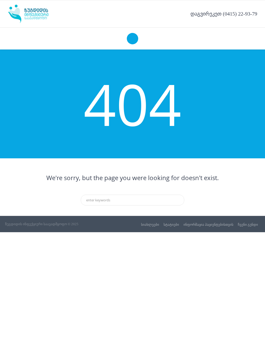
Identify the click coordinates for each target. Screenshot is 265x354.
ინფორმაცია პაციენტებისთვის (208, 224)
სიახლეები (150, 224)
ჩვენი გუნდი (248, 224)
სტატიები (171, 224)
